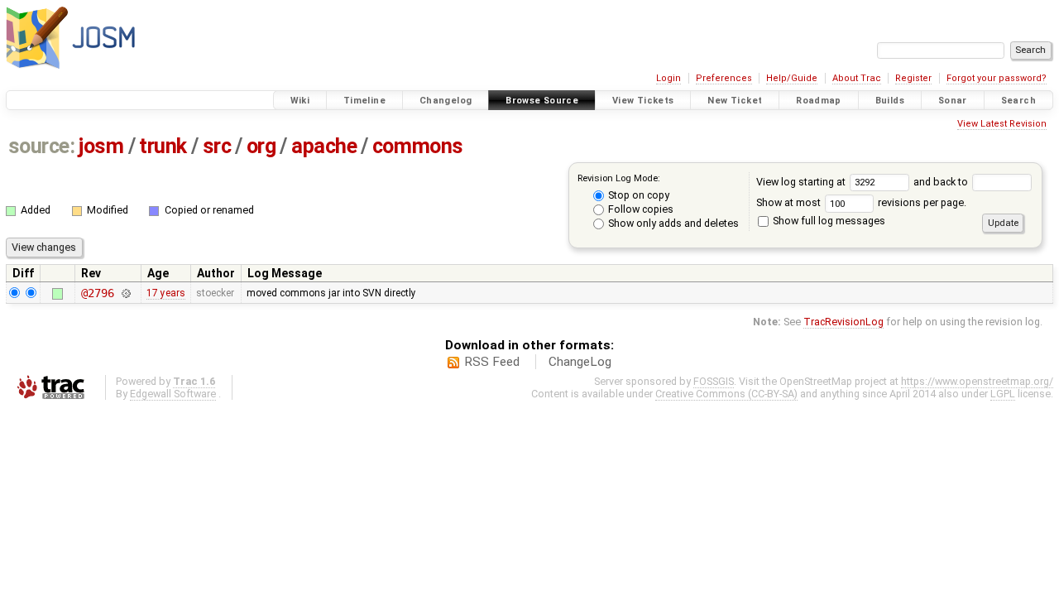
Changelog (445, 100)
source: (41, 146)
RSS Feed (492, 361)
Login (668, 78)
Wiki (300, 100)
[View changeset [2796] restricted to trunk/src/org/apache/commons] (125, 293)
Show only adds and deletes (672, 223)
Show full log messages (827, 220)
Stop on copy (637, 195)
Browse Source (542, 100)
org (261, 146)
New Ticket (734, 100)
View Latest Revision (1002, 123)
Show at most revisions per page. (861, 202)
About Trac (856, 78)
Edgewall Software (173, 393)
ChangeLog (580, 361)
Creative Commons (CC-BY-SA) (726, 393)
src (217, 146)
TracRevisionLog (843, 321)
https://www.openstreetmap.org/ (977, 381)
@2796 (97, 293)
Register (913, 78)
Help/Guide (791, 78)
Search (1018, 100)
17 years (165, 293)
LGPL (1002, 393)
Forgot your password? (996, 78)
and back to (941, 181)
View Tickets (643, 100)
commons (417, 146)
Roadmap (818, 100)
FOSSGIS (713, 381)
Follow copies (639, 209)
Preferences (724, 78)
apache (324, 146)
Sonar (952, 100)
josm (101, 146)
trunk (163, 146)
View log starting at (802, 181)
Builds (889, 100)
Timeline (364, 100)
